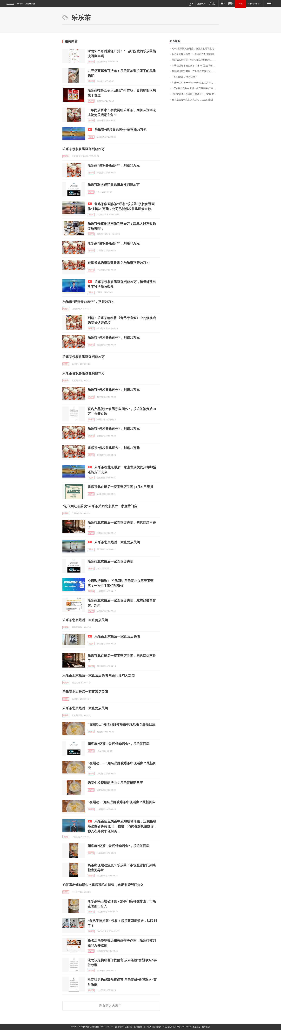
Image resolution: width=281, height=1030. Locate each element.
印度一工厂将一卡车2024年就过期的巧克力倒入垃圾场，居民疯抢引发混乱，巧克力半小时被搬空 (195, 82)
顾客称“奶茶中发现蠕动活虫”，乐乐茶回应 (118, 744)
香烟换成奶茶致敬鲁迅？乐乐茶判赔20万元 (118, 262)
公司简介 (119, 1027)
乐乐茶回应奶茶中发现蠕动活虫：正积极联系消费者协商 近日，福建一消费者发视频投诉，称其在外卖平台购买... (122, 826)
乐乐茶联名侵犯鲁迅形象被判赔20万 (114, 184)
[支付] (222, 3)
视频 (91, 137)
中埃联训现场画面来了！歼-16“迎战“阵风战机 (195, 65)
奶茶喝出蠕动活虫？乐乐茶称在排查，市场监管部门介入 (103, 885)
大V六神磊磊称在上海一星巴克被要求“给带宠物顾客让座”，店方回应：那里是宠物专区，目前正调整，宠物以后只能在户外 (195, 88)
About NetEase (106, 1027)
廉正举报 (196, 1027)
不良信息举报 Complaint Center (177, 1027)
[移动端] (191, 3)
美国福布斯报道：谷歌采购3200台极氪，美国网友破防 (195, 60)
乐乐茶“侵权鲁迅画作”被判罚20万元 (120, 129)
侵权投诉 (206, 1027)
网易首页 (10, 3)
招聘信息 (138, 1027)
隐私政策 (157, 1027)
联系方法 (128, 1027)
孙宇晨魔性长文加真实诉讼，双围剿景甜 (192, 99)
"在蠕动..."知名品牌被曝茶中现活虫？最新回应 (121, 724)
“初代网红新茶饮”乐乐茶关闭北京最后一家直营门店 (99, 506)
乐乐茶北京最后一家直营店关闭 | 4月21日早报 (120, 487)
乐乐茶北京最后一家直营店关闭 (117, 542)
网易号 (91, 62)
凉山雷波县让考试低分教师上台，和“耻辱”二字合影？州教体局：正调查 (195, 94)
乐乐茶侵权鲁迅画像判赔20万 (83, 149)
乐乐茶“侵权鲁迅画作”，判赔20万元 (114, 165)
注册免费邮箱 (254, 3)
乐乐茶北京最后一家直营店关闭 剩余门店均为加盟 (98, 675)
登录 (240, 3)
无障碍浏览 (30, 3)
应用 (19, 3)
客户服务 (148, 1027)
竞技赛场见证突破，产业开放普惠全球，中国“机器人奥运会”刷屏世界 (195, 71)
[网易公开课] (201, 3)
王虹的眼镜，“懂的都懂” (184, 77)
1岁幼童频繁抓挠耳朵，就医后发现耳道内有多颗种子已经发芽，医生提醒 (195, 48)
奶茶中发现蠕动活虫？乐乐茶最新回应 (115, 783)
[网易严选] (212, 3)
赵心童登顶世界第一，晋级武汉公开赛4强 (193, 54)
